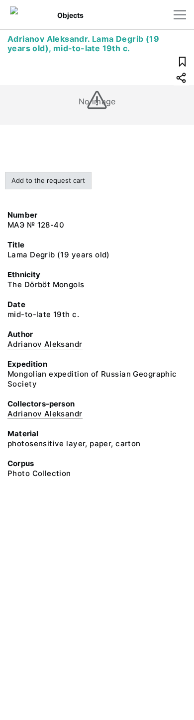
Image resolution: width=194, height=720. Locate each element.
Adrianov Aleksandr (45, 344)
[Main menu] (180, 14)
